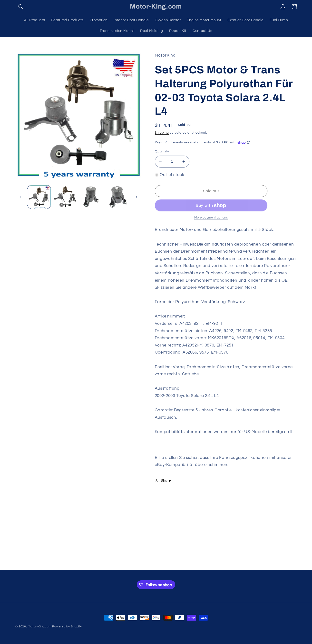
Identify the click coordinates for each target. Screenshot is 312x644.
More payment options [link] (211, 217)
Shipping (162, 132)
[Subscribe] (196, 563)
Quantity (162, 151)
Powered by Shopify (67, 626)
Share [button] (166, 480)
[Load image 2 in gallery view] (65, 197)
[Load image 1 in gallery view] (39, 197)
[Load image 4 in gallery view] (117, 197)
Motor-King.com (39, 626)
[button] (21, 6)
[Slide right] (136, 197)
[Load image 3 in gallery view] (91, 197)
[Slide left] (20, 197)
